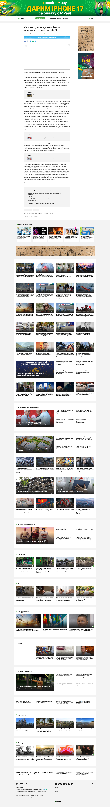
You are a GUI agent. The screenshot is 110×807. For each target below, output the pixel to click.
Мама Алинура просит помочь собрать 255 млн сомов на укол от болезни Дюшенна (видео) (81, 630)
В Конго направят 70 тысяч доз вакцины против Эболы (83, 447)
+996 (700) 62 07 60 (39, 789)
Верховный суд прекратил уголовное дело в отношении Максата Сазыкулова (43, 355)
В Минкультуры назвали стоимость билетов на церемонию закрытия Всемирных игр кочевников (25, 295)
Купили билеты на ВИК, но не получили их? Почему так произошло (83, 372)
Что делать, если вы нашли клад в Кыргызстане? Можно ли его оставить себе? (24, 599)
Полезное (65, 18)
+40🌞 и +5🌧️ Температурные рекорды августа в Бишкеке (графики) (83, 702)
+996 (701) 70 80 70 (35, 791)
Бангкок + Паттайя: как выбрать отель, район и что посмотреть (64, 729)
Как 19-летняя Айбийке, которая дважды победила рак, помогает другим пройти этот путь (44, 315)
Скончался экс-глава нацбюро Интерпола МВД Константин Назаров (83, 334)
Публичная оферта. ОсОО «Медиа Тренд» (24, 797)
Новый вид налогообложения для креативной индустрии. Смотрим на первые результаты (64, 470)
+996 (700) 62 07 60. (49, 213)
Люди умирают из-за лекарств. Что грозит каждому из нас (46, 94)
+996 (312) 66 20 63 (42, 791)
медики (35, 210)
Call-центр (59, 18)
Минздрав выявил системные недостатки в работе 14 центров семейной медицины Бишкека (64, 334)
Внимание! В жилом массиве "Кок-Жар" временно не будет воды (84, 684)
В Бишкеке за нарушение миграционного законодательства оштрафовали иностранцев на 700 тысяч (25, 275)
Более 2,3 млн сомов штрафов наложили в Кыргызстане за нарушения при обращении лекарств (23, 335)
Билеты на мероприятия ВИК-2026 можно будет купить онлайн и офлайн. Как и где (84, 363)
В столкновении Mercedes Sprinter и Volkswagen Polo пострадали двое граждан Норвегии (65, 355)
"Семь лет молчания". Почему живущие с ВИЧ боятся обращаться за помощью (44, 194)
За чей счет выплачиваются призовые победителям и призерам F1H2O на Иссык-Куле (32, 423)
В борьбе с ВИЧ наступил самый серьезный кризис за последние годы (45, 198)
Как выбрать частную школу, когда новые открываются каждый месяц (23, 237)
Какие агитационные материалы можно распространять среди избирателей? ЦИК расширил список (44, 335)
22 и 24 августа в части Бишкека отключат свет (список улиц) (64, 675)
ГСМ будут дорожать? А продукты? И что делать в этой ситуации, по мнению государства (45, 295)
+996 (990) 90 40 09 (27, 791)
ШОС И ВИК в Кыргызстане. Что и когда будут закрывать (64, 528)
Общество (26, 33)
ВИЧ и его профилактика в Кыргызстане (39, 190)
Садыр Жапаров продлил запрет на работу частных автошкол (85, 393)
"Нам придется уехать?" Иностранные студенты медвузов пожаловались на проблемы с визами (25, 470)
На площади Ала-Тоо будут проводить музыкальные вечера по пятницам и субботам (34, 773)
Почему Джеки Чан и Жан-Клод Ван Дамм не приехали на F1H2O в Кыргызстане (65, 421)
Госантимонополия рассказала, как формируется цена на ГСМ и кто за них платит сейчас (45, 394)
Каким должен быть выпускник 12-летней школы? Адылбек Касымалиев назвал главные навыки (65, 448)
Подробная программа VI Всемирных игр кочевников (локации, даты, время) (30, 374)
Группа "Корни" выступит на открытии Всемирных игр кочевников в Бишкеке (83, 758)
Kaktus (45, 33)
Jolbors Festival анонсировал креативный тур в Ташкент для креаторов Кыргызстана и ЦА (64, 758)
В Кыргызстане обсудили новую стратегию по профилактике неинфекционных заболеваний (84, 438)
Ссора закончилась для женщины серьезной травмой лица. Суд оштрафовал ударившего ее (64, 394)
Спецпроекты (53, 18)
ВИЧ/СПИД (28, 210)
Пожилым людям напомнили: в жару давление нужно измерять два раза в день (84, 599)
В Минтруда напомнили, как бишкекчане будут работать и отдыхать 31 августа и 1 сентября (84, 538)
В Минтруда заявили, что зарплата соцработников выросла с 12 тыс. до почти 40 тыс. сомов (25, 394)
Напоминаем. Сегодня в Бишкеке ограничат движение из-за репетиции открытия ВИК (84, 676)
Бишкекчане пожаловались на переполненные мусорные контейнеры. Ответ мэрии (24, 570)
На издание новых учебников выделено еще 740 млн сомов (32, 449)
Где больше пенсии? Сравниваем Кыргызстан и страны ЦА (55, 630)
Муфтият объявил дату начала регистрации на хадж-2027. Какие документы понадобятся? (64, 702)
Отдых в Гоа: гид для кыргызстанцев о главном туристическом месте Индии (43, 730)
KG (92, 783)
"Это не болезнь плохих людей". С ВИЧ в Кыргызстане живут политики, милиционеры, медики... (47, 138)
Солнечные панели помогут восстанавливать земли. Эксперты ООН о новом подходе (64, 438)
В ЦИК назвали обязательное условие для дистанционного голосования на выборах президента (63, 296)
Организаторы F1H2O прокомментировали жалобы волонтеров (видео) (83, 421)
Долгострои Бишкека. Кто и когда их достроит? (32, 491)
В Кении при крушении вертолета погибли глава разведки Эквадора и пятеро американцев (84, 658)
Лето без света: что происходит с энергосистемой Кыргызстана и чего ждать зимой (24, 315)
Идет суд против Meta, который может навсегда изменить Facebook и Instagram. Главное (85, 470)
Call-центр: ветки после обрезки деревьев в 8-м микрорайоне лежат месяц (85, 570)
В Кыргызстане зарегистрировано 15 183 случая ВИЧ (41, 203)
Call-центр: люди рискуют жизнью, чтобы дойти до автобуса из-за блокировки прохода (65, 570)
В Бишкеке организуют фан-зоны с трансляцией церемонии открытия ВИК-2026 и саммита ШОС (45, 758)
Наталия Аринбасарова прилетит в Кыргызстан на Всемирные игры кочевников (65, 372)
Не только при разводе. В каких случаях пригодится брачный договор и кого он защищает (64, 599)
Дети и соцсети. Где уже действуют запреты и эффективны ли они (65, 510)
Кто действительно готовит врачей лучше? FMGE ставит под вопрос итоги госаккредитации (72, 490)
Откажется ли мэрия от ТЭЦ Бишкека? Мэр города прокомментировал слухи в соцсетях (83, 511)
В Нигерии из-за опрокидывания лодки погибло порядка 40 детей (44, 658)
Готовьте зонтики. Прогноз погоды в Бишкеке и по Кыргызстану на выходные (33, 687)
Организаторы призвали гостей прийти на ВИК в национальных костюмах (64, 363)
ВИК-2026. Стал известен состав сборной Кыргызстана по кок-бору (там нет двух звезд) (85, 315)
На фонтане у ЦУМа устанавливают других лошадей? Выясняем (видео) (45, 469)
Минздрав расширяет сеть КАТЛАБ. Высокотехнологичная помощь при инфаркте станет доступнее (45, 275)
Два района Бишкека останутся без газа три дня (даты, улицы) (64, 684)
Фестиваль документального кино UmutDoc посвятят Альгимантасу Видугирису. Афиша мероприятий (25, 758)
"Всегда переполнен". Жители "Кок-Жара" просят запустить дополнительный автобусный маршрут (44, 570)
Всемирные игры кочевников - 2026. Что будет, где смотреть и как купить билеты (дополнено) (33, 540)
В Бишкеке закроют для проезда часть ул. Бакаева (44, 702)
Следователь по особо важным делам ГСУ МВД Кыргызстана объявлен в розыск (83, 355)
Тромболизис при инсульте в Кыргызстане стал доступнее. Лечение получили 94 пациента (84, 295)
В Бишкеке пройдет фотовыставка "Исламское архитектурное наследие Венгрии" (84, 773)
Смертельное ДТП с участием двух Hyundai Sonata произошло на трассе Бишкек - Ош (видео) (25, 355)
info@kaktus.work (24, 789)
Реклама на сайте (19, 787)
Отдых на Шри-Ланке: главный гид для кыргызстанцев (85, 729)
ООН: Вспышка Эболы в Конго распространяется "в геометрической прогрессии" (63, 275)
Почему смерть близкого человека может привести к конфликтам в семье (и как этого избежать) (45, 599)
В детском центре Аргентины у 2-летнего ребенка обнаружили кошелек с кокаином (64, 658)
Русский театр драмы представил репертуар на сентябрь (64, 773)
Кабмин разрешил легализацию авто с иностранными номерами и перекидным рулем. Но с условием (84, 275)
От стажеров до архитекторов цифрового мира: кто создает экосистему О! (71, 237)
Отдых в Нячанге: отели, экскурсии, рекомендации (23, 729)
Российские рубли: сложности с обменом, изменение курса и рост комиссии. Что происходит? (24, 511)
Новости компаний (25, 224)
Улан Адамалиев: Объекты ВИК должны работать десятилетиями (84, 528)
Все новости (39, 18)
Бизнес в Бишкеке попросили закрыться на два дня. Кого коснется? (63, 538)
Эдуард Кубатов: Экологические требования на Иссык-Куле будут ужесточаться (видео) (84, 411)
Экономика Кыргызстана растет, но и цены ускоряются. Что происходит (44, 511)
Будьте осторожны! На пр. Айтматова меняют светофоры (23, 702)
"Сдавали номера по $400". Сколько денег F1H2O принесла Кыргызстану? (64, 411)
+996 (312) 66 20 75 (32, 789)
